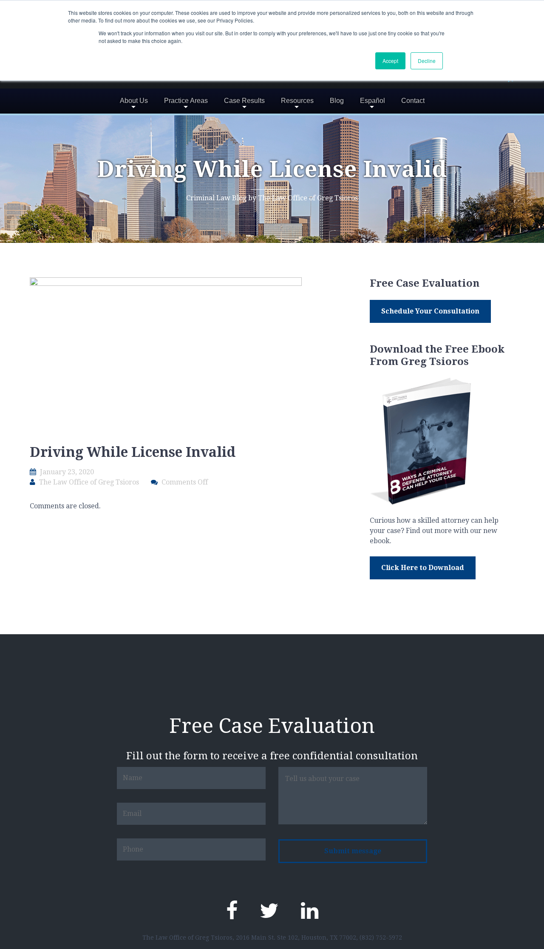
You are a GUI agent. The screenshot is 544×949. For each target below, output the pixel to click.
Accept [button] (390, 60)
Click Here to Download (422, 568)
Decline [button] (427, 60)
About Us (134, 100)
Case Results (244, 100)
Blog (337, 100)
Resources (297, 100)
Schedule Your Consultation (430, 311)
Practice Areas (186, 100)
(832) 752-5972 (381, 937)
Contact (413, 100)
